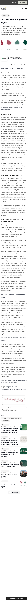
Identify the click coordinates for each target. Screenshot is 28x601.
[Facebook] (11, 65)
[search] (22, 8)
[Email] (21, 65)
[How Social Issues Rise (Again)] (14, 474)
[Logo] (3, 8)
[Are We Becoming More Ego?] (14, 484)
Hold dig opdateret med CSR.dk (15, 598)
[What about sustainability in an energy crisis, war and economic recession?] (14, 440)
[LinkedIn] (14, 65)
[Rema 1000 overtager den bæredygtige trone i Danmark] (14, 452)
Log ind (14, 2)
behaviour (23, 389)
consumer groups (15, 389)
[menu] (26, 8)
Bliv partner (22, 2)
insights (8, 387)
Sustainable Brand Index (15, 58)
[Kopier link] (24, 64)
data (7, 389)
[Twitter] (18, 65)
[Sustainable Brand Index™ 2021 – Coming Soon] (14, 464)
